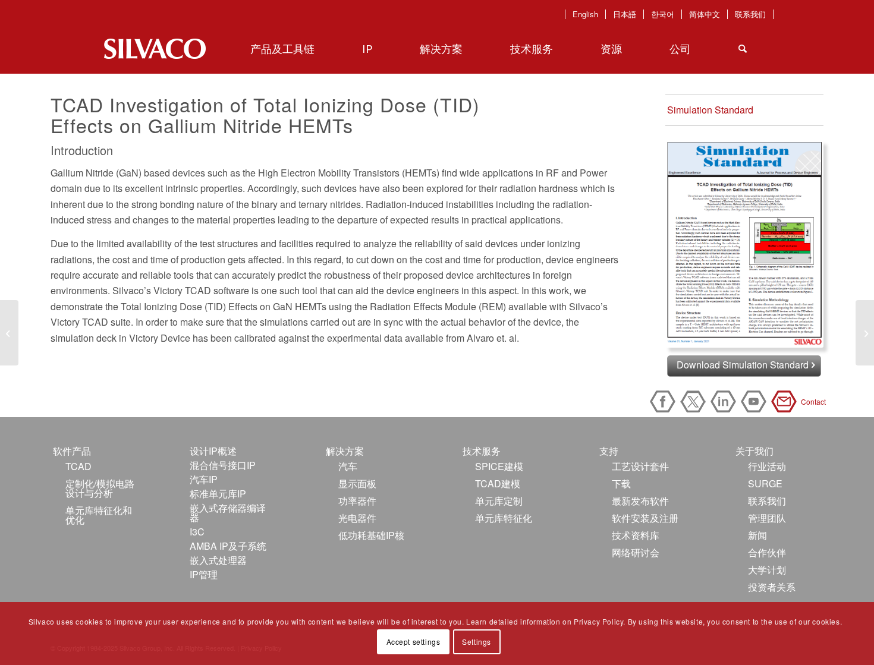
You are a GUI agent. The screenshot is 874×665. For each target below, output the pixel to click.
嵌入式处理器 (218, 560)
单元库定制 (499, 501)
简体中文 (704, 14)
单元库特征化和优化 (98, 515)
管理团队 (767, 518)
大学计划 (767, 569)
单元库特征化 (503, 518)
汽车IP (204, 479)
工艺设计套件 (640, 466)
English (585, 14)
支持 (608, 451)
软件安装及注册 (645, 518)
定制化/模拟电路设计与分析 (99, 488)
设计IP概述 (213, 451)
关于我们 (754, 451)
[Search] (743, 49)
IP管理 (204, 574)
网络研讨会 (635, 552)
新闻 (757, 535)
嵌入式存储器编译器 (228, 512)
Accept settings (413, 641)
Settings (476, 641)
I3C (197, 531)
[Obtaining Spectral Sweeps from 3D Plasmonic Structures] (9, 332)
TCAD (78, 466)
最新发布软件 (640, 501)
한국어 (662, 14)
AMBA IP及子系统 (228, 546)
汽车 (347, 466)
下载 (621, 483)
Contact (786, 401)
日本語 (624, 14)
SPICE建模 (499, 466)
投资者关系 (772, 587)
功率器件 (357, 501)
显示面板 (357, 483)
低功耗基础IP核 (371, 535)
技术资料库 (635, 535)
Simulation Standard (710, 109)
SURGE (765, 483)
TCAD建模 (497, 483)
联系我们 (750, 14)
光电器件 (357, 518)
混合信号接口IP (223, 465)
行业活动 (767, 466)
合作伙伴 (767, 552)
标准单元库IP (218, 493)
